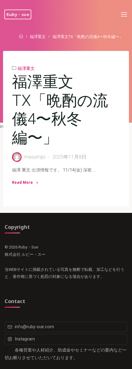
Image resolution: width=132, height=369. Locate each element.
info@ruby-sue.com (34, 326)
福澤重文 (38, 37)
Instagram (25, 339)
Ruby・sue (17, 14)
